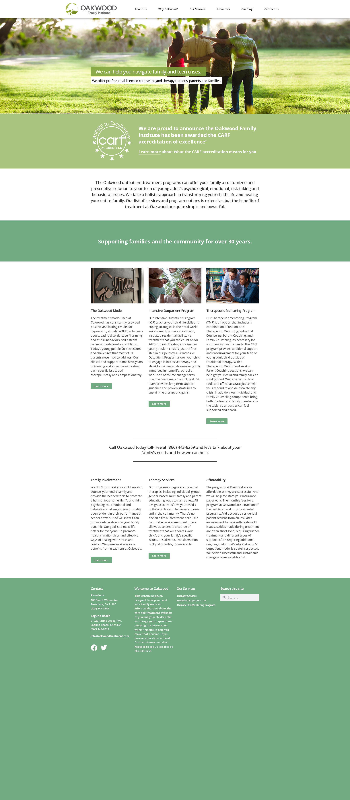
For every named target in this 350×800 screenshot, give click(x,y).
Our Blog (246, 9)
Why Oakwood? (168, 9)
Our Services (197, 9)
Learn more (150, 151)
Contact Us (271, 9)
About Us (141, 9)
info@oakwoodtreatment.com (110, 636)
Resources (223, 9)
